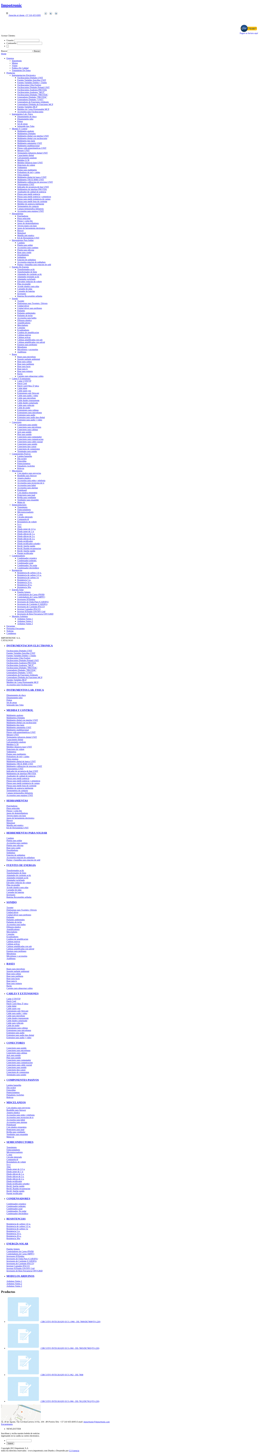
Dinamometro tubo (14, 698)
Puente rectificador (14, 1193)
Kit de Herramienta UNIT (17, 828)
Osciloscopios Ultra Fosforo (18, 658)
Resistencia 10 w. (13, 1233)
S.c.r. (8, 1164)
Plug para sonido (13, 1058)
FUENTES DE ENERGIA (21, 865)
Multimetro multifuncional (17, 730)
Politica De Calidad (20, 68)
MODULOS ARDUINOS (20, 1276)
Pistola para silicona (14, 845)
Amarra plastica (13, 1112)
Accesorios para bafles (16, 924)
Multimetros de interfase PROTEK (21, 773)
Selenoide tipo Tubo (15, 705)
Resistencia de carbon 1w (17, 1229)
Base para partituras (14, 976)
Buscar (4, 51)
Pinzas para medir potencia (17, 778)
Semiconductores (19, 505)
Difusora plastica (13, 927)
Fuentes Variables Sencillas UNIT (20, 653)
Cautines (10, 838)
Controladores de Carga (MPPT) (20, 1254)
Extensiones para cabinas (17, 1028)
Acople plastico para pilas (17, 887)
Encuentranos (7, 1424)
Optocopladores (13, 1150)
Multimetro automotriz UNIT (18, 727)
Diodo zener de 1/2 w (15, 1169)
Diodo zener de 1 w (14, 1171)
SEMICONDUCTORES (19, 1142)
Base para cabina (13, 974)
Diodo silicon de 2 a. (15, 1179)
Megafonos (11, 953)
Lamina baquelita (13, 1085)
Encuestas (10, 626)
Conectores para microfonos (18, 1050)
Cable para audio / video (16, 1013)
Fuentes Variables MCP (16, 680)
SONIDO (11, 902)
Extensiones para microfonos (18, 1030)
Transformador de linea (16, 873)
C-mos (9, 1154)
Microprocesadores (14, 1152)
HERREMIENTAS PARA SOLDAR (26, 832)
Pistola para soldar (14, 840)
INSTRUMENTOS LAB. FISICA (25, 690)
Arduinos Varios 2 (14, 1283)
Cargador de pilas (13, 890)
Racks (9, 986)
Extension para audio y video (18, 1037)
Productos (10, 73)
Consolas (10, 934)
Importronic (17, 61)
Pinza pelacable (13, 808)
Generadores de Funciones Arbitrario (22, 675)
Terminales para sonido (16, 1075)
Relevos (9, 1097)
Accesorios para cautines (17, 843)
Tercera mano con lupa (16, 815)
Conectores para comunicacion (19, 1062)
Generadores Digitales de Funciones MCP (24, 677)
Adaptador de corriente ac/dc (18, 875)
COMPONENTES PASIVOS (22, 1080)
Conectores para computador (18, 1060)
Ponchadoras (11, 806)
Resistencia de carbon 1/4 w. (18, 1224)
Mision (15, 63)
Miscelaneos (17, 471)
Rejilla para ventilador (15, 1132)
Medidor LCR (12, 744)
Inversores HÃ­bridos (15, 1256)
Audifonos (11, 958)
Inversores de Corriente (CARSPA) (21, 1261)
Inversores (10, 895)
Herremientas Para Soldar (23, 240)
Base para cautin (13, 848)
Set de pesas (11, 702)
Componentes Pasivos (21, 454)
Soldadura (10, 853)
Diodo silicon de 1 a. (15, 1174)
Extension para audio (15, 1033)
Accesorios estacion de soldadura (20, 857)
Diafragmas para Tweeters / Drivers (21, 910)
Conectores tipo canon (15, 1070)
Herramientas (17, 213)
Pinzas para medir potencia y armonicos (23, 781)
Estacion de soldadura (15, 855)
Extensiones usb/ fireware (17, 1011)
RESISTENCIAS (16, 1218)
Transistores (11, 1147)
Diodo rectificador (14, 1181)
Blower (9, 820)
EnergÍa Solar (18, 590)
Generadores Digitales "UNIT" (19, 672)
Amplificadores (13, 929)
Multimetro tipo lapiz (15, 725)
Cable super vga (13, 1008)
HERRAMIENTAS (17, 800)
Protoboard (11, 1125)
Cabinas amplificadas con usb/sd (20, 949)
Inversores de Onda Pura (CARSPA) (22, 1259)
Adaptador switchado (15, 880)
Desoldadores (12, 850)
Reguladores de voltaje (16, 1162)
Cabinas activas (13, 944)
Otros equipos (12, 759)
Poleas (9, 700)
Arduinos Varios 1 (14, 1281)
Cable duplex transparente (17, 1018)
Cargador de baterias (15, 892)
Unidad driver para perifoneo (18, 915)
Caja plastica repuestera (16, 1127)
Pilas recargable (13, 885)
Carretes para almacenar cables (19, 988)
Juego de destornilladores (17, 813)
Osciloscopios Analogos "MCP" (20, 665)
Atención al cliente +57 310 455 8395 (24, 15)
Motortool (10, 823)
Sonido (15, 298)
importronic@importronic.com (97, 1422)
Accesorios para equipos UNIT (19, 795)
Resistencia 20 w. (13, 1236)
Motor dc (10, 1137)
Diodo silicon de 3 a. (15, 1176)
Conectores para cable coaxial (19, 1065)
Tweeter (9, 907)
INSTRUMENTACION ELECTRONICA (29, 645)
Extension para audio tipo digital (20, 1035)
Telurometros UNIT (14, 769)
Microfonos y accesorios (16, 956)
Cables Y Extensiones (21, 378)
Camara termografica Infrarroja (19, 793)
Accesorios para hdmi (15, 1120)
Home (3, 54)
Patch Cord (11, 1001)
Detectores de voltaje (15, 749)
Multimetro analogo (14, 715)
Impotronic (11, 5)
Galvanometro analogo (16, 742)
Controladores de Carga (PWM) (20, 1251)
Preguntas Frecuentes (15, 628)
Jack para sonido (13, 1055)
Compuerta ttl (12, 1159)
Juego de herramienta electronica (20, 818)
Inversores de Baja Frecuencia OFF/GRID (24, 1271)
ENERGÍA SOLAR (17, 1243)
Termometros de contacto (17, 790)
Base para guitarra (14, 983)
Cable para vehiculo (14, 1023)
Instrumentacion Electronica (24, 75)
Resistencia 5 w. (13, 1231)
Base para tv (11, 981)
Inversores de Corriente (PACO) (20, 1263)
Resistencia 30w (13, 1238)
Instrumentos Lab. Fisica (22, 114)
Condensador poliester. (16, 1206)
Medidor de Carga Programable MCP (22, 682)
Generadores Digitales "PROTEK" (21, 670)
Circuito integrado (14, 1157)
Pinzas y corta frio (14, 811)
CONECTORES (15, 1042)
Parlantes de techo (14, 922)
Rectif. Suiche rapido (15, 1186)
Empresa (10, 58)
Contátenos (11, 633)
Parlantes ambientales (15, 920)
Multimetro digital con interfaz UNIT (22, 720)
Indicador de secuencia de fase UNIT (22, 771)
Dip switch (11, 1087)
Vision (14, 65)
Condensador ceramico (16, 1204)
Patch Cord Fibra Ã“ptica (17, 1004)
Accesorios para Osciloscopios (19, 685)
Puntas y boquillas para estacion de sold (23, 860)
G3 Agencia (74, 1450)
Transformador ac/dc (15, 870)
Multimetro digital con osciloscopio (21, 722)
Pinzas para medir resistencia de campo (23, 783)
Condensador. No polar (16, 1211)
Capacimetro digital (14, 739)
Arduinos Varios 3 (14, 1286)
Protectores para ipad (15, 1129)
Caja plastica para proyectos (18, 1108)
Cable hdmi (11, 1006)
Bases (14, 354)
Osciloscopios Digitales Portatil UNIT (22, 660)
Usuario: (10, 40)
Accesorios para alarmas (16, 1122)
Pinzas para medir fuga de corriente (21, 786)
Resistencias (17, 570)
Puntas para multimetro (16, 754)
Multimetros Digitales (15, 718)
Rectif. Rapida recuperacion (18, 1188)
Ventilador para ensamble (17, 1134)
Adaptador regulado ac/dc (17, 878)
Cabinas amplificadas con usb (19, 946)
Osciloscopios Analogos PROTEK (21, 663)
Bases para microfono (15, 969)
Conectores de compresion (17, 1072)
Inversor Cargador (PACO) (18, 1266)
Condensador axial (14, 1209)
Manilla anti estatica (14, 825)
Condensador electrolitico (17, 1213)
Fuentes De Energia (20, 267)
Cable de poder (12, 1025)
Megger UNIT (12, 735)
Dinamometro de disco (16, 695)
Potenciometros (13, 1092)
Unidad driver (12, 912)
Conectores (16, 422)
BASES (10, 963)
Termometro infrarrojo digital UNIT (21, 737)
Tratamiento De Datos (21, 70)
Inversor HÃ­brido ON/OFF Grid (20, 1268)
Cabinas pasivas (13, 941)
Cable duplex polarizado (16, 1020)
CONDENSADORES (18, 1198)
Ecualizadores (12, 937)
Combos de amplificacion (17, 939)
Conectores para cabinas (16, 1053)
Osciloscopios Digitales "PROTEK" (22, 668)
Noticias (9, 631)
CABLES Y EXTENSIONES (22, 993)
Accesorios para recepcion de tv (20, 1117)
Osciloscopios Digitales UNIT (19, 651)
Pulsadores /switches (15, 1095)
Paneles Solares (13, 1249)
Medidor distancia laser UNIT (19, 747)
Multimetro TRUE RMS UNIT (19, 764)
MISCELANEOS (16, 1102)
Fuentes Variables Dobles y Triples (21, 655)
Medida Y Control (19, 129)
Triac (8, 1167)
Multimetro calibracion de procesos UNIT (24, 766)
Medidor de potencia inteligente (19, 788)
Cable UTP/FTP (13, 999)
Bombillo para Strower (16, 1110)
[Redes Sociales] (49, 15)
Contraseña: (11, 43)
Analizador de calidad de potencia (20, 776)
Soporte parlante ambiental (17, 971)
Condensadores (18, 556)
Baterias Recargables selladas (18, 897)
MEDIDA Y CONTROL (19, 710)
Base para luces (13, 978)
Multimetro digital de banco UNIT (21, 761)
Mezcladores (11, 932)
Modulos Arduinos (20, 616)
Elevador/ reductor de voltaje (18, 882)
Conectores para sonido (16, 1048)
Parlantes (10, 917)
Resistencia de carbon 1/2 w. (18, 1226)
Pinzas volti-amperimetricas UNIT (21, 732)
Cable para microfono (15, 1016)
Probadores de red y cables (17, 756)
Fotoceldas (11, 1090)
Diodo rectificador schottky (18, 1184)
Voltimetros (11, 752)
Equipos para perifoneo (16, 951)
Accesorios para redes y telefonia (20, 1115)
